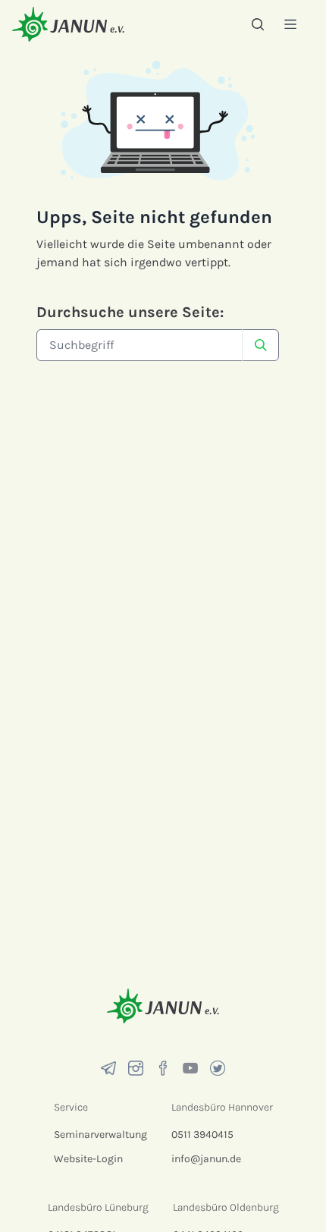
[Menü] (290, 24)
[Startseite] (68, 24)
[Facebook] (163, 1068)
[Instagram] (135, 1068)
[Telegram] (108, 1068)
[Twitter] (217, 1068)
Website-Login (88, 1158)
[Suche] (257, 24)
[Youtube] (190, 1068)
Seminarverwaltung (100, 1134)
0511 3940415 (202, 1134)
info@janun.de (206, 1158)
